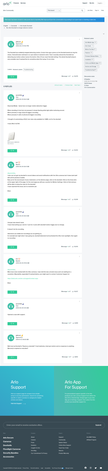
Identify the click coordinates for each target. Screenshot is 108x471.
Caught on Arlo (35, 448)
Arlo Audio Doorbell (26, 26)
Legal (42, 468)
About (32, 437)
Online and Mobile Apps (92, 63)
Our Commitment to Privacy (39, 453)
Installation (88, 59)
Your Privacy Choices (56, 468)
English (6, 26)
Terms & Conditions (35, 468)
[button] (79, 39)
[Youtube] (101, 468)
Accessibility (47, 468)
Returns (61, 450)
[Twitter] (96, 468)
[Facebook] (85, 468)
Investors (33, 445)
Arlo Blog (33, 450)
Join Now (90, 10)
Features (87, 52)
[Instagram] (90, 468)
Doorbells (14, 26)
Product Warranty (64, 453)
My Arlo (92, 3)
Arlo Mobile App (89, 42)
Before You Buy (89, 49)
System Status (63, 442)
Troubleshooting (28, 69)
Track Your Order (64, 448)
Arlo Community (8, 10)
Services (23, 3)
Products (16, 3)
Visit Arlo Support (16, 403)
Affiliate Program (91, 440)
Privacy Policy (26, 468)
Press (32, 442)
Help (102, 10)
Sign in (97, 10)
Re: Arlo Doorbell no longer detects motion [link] (19, 28)
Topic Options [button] (103, 34)
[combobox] (73, 10)
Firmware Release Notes (92, 56)
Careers (33, 440)
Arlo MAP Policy (91, 437)
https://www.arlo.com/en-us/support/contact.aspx (23, 278)
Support (85, 3)
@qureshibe (11, 173)
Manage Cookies (69, 468)
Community (62, 440)
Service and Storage (90, 66)
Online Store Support (65, 445)
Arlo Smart (88, 46)
